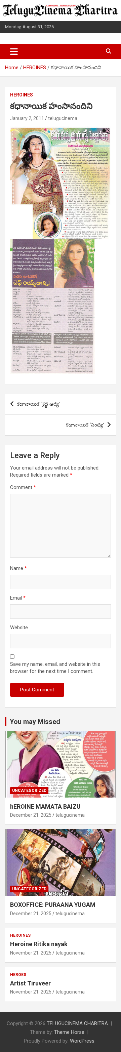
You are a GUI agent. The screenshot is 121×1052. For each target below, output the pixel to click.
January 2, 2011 (27, 118)
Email (18, 598)
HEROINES (21, 94)
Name (18, 568)
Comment (23, 487)
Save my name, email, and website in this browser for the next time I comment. (55, 667)
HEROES (18, 974)
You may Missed (35, 722)
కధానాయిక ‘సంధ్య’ (85, 425)
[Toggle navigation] (14, 51)
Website (19, 627)
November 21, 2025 (30, 953)
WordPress (82, 1041)
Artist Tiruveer (30, 983)
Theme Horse (69, 1032)
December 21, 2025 (30, 815)
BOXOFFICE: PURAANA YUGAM (52, 904)
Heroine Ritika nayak (39, 943)
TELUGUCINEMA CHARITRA (77, 1023)
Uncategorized (29, 790)
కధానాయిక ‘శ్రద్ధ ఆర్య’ (38, 404)
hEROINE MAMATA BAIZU (45, 806)
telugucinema (62, 118)
